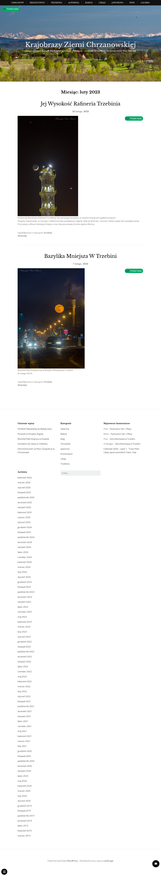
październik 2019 (26, 815)
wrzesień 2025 (25, 502)
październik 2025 (26, 497)
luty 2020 (22, 795)
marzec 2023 (24, 626)
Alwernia (73, 3)
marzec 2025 (24, 517)
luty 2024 (22, 571)
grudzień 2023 (25, 582)
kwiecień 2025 (25, 512)
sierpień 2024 (24, 547)
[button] (155, 863)
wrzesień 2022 (25, 656)
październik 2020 (26, 761)
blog (63, 438)
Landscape (108, 860)
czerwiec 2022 (25, 671)
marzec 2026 (24, 482)
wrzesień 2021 (25, 711)
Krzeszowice (37, 3)
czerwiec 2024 (25, 557)
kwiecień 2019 (25, 830)
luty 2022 (22, 691)
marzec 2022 (24, 686)
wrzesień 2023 (25, 596)
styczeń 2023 (24, 636)
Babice (89, 3)
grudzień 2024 (25, 527)
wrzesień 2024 (25, 542)
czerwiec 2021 (25, 726)
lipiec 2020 (23, 775)
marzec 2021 (24, 741)
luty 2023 (22, 631)
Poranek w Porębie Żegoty (30, 433)
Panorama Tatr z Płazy (120, 428)
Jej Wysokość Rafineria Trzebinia (80, 104)
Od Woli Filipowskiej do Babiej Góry (35, 428)
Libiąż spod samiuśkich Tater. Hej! (120, 452)
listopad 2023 (24, 586)
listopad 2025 (24, 492)
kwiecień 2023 (25, 621)
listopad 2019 (24, 810)
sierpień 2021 (24, 716)
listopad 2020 (24, 756)
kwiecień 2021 (25, 736)
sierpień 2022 (24, 661)
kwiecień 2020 (25, 785)
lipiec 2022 (23, 666)
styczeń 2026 (24, 487)
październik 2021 (26, 706)
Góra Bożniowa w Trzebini (122, 438)
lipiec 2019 (23, 825)
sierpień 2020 (24, 770)
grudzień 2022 (25, 641)
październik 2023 (26, 591)
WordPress (72, 860)
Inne (132, 3)
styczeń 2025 (24, 522)
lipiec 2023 (23, 606)
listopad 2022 (24, 646)
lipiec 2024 (23, 552)
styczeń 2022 (24, 696)
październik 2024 (26, 537)
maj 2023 (22, 616)
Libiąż (102, 3)
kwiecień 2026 (25, 477)
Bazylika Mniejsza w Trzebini (80, 256)
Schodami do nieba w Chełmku (33, 443)
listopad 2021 (24, 701)
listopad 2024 (24, 532)
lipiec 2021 (23, 721)
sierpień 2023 (24, 601)
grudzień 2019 (25, 805)
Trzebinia (56, 3)
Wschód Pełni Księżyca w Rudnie (33, 438)
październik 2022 (26, 651)
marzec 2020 (24, 790)
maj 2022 (22, 676)
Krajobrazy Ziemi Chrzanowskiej (80, 45)
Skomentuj (22, 236)
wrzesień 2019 (25, 820)
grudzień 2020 (25, 751)
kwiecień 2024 (25, 562)
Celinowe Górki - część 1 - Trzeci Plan (121, 448)
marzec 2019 (24, 835)
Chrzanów (17, 3)
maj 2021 (22, 731)
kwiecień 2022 (25, 681)
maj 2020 (22, 780)
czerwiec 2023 (25, 611)
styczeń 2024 (24, 577)
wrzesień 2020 (25, 766)
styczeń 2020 (24, 800)
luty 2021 (22, 746)
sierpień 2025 (24, 507)
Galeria (145, 3)
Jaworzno (117, 3)
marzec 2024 (24, 567)
